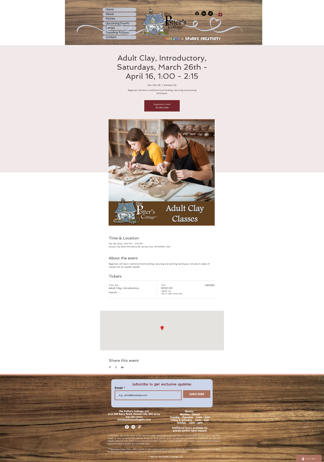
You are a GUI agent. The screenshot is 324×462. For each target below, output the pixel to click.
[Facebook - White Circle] (127, 427)
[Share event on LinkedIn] (122, 367)
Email (119, 388)
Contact (111, 37)
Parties (110, 18)
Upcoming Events (117, 23)
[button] (220, 13)
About (110, 14)
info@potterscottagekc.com (134, 420)
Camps (110, 28)
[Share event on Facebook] (110, 367)
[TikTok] (210, 13)
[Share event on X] (116, 367)
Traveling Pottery (117, 32)
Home (110, 9)
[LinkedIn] (203, 13)
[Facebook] (197, 13)
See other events (162, 107)
